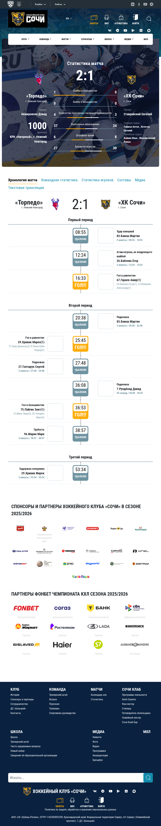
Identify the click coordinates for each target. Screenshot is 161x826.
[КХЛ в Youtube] (145, 4)
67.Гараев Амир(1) (129, 280)
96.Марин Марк (34, 434)
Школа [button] (108, 39)
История (15, 694)
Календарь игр (99, 694)
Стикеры (126, 708)
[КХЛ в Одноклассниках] (139, 4)
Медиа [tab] (140, 180)
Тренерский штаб (58, 694)
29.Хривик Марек (32, 473)
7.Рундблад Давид (129, 389)
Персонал (54, 703)
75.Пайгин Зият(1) (32, 409)
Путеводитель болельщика (136, 713)
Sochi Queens (129, 699)
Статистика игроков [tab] (97, 180)
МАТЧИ (97, 689)
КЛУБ (15, 689)
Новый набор (18, 750)
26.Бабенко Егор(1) (127, 284)
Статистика (97, 699)
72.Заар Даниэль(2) (19, 346)
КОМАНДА (57, 689)
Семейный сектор (131, 717)
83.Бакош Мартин (128, 236)
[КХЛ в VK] (133, 4)
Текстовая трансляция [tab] (26, 188)
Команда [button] (44, 39)
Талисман (54, 708)
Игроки (53, 699)
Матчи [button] (65, 39)
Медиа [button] (128, 39)
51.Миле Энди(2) (22, 413)
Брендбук (98, 759)
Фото (95, 741)
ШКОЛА (17, 732)
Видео (96, 746)
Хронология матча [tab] (22, 180)
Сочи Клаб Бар (130, 722)
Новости (97, 737)
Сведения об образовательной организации (34, 755)
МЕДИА (98, 732)
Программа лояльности (134, 694)
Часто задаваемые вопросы (26, 746)
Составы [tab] (124, 180)
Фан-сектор (128, 703)
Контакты (16, 713)
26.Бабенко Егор (127, 261)
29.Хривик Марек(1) (31, 342)
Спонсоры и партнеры (22, 699)
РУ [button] (67, 18)
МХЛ (146, 39)
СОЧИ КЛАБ (131, 689)
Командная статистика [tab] (59, 180)
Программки (99, 750)
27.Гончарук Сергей (31, 367)
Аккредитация (100, 755)
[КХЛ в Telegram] (151, 4)
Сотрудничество (19, 703)
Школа (14, 737)
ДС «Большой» (18, 708)
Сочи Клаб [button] (86, 39)
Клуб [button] (24, 39)
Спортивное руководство (62, 713)
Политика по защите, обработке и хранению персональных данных (80, 809)
